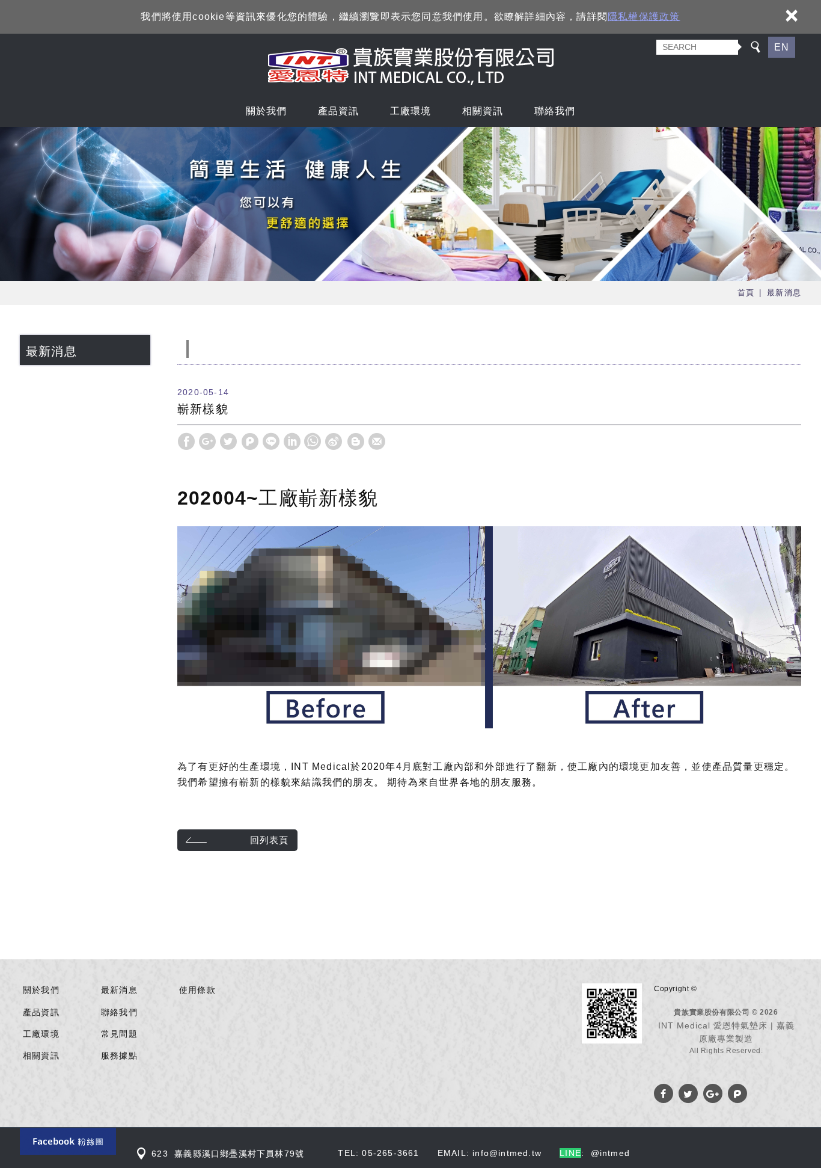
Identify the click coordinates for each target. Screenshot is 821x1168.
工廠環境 (411, 110)
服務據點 (119, 1055)
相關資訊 (483, 110)
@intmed (610, 1153)
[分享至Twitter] (228, 441)
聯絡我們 (555, 110)
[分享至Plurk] (250, 441)
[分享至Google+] (207, 441)
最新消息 (119, 990)
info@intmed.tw (507, 1153)
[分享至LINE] (271, 441)
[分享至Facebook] (186, 441)
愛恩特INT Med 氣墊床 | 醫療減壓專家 (410, 65)
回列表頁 (269, 840)
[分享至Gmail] (377, 441)
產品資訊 (338, 110)
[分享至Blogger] (356, 441)
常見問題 (119, 1034)
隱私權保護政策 (644, 16)
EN (781, 47)
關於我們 (266, 110)
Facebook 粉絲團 (68, 1141)
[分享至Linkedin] (292, 441)
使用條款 (197, 990)
